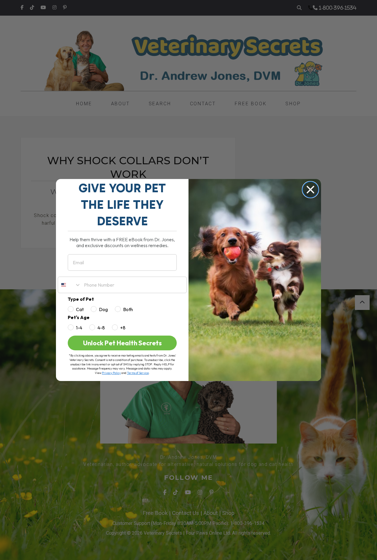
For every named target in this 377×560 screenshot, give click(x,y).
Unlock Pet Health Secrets (122, 343)
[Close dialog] (310, 190)
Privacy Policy (111, 373)
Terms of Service (138, 373)
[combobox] (69, 285)
